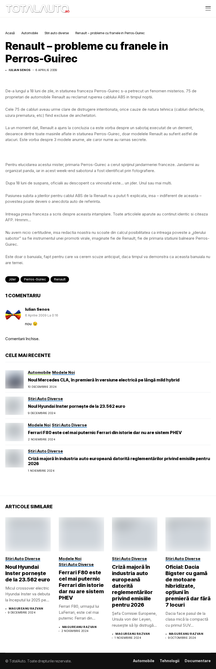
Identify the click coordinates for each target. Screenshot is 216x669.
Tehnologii (169, 661)
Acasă (10, 33)
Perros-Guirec (35, 279)
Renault (60, 279)
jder (12, 279)
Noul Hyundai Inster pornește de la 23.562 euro (76, 406)
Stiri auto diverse (57, 33)
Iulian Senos (20, 70)
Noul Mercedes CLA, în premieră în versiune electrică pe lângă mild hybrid (103, 380)
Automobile (29, 33)
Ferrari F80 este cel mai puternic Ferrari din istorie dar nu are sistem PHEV (105, 432)
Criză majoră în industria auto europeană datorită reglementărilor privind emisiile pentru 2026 (119, 461)
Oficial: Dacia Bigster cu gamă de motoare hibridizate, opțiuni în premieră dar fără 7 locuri (187, 586)
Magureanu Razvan (26, 608)
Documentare (198, 661)
